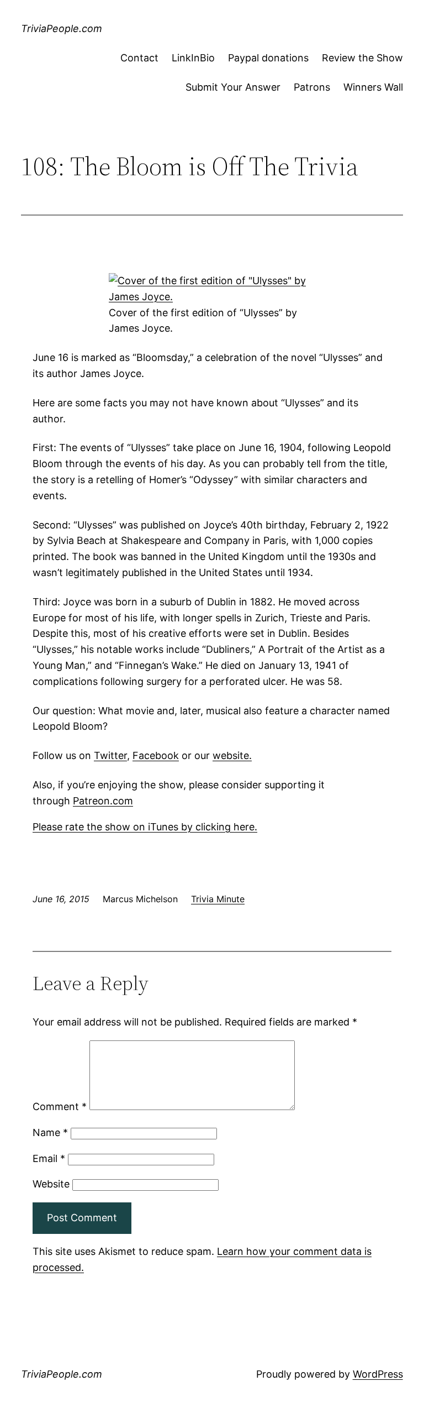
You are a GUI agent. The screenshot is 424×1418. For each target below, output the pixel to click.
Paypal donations (268, 58)
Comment (60, 1106)
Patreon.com (103, 801)
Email (49, 1158)
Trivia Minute (218, 898)
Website (51, 1184)
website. (232, 755)
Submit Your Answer (233, 87)
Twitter (110, 755)
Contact (139, 58)
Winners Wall (373, 87)
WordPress (378, 1374)
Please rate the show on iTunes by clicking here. (145, 827)
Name (50, 1132)
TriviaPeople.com (61, 28)
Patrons (312, 87)
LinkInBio (193, 58)
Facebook (155, 755)
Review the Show (362, 58)
